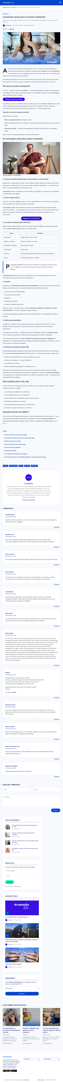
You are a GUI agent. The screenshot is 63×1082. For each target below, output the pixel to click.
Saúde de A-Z (14, 7)
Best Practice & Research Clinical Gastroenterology (19, 438)
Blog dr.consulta (6, 7)
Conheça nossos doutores (28, 500)
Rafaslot (13, 692)
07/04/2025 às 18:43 (10, 615)
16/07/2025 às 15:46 (10, 728)
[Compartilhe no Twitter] (5, 29)
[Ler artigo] (7, 827)
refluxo (7, 324)
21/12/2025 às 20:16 (10, 768)
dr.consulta (8, 25)
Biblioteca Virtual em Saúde (12, 441)
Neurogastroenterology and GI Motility (15, 454)
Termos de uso (40, 1079)
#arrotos (5, 465)
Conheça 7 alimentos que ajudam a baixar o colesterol (31, 1030)
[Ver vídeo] (22, 908)
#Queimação (34, 465)
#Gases (20, 465)
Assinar (9, 882)
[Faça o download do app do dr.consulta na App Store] (13, 1071)
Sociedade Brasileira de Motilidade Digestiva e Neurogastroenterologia (25, 457)
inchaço (35, 123)
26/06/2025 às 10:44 (10, 674)
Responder (56, 527)
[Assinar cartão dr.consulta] (14, 99)
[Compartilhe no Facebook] (3, 29)
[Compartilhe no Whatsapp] (8, 29)
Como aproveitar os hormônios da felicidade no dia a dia (11, 1030)
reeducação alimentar (29, 212)
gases (41, 90)
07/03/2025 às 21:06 (10, 593)
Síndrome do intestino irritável (13, 351)
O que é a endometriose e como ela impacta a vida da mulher (51, 1030)
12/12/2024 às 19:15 (10, 574)
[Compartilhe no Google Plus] (10, 29)
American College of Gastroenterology (15, 434)
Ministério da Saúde (10, 450)
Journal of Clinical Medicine (12, 447)
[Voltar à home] (7, 1056)
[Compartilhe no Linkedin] (13, 29)
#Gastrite (27, 465)
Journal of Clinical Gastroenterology (14, 444)
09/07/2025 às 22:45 (10, 706)
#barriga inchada (13, 465)
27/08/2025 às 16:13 (10, 748)
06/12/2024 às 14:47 (10, 556)
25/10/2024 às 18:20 (10, 516)
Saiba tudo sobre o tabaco (13, 964)
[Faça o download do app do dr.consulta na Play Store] (6, 1071)
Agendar (22, 993)
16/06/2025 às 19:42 (10, 635)
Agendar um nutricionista (31, 218)
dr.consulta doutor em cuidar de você (16, 917)
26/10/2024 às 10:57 (10, 536)
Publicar (55, 810)
